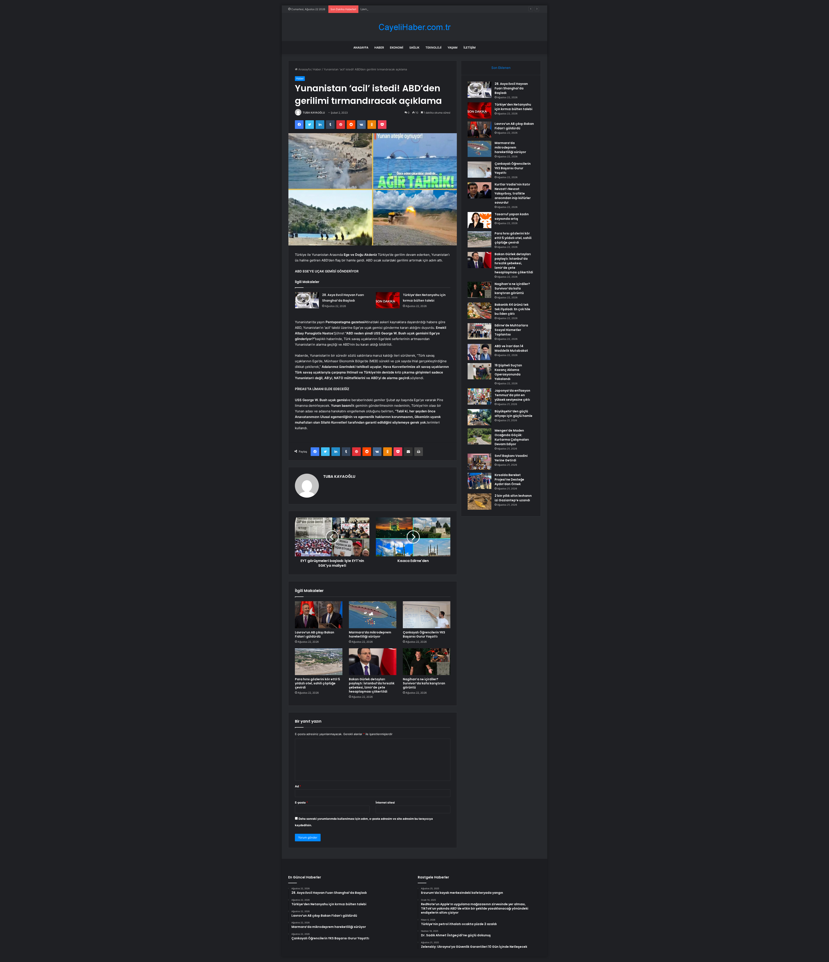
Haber (379, 47)
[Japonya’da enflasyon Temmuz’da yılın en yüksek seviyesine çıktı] (479, 396)
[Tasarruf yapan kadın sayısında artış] (479, 220)
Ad (298, 786)
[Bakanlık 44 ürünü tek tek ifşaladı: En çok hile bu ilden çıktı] (479, 310)
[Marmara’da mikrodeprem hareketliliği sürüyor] (372, 614)
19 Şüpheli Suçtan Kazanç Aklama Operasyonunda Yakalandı (508, 372)
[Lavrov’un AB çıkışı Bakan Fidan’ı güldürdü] (318, 614)
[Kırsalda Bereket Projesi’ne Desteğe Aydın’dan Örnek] (479, 481)
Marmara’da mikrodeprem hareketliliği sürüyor (370, 634)
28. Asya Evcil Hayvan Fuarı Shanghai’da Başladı (511, 88)
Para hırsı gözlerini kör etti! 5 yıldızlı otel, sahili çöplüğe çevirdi (317, 683)
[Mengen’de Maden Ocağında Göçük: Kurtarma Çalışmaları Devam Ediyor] (479, 436)
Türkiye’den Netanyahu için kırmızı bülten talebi (513, 106)
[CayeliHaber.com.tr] (414, 27)
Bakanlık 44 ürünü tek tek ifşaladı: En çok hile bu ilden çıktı (512, 309)
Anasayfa (360, 47)
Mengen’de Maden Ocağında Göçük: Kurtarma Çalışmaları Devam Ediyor (512, 437)
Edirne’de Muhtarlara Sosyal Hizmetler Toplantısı (511, 330)
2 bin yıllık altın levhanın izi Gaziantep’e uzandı (513, 498)
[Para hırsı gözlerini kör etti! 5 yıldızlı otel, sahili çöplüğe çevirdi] (318, 661)
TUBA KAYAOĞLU (314, 112)
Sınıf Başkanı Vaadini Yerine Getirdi (511, 458)
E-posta (301, 802)
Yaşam (452, 47)
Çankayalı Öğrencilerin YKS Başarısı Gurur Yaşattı (424, 634)
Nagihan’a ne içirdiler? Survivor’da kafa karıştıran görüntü (424, 683)
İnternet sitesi (385, 802)
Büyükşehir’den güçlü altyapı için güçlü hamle (513, 413)
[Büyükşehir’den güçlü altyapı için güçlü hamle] (479, 417)
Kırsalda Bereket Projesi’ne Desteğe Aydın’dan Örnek (509, 479)
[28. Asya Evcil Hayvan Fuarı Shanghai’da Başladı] (307, 300)
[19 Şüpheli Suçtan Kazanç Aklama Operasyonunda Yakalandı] (479, 371)
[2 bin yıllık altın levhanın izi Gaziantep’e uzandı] (479, 502)
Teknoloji (433, 47)
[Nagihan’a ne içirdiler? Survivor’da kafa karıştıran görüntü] (426, 661)
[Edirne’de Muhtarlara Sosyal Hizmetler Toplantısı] (479, 331)
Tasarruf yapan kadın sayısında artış (512, 216)
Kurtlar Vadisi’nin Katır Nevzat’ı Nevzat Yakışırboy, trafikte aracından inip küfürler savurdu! (513, 193)
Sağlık (414, 47)
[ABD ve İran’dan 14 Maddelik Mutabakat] (479, 352)
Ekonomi (396, 47)
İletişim (470, 47)
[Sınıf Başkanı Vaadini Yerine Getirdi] (479, 462)
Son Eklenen (501, 68)
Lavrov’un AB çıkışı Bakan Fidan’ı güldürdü (388, 9)
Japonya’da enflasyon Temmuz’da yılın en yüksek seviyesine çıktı (512, 395)
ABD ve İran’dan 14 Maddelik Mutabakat (511, 348)
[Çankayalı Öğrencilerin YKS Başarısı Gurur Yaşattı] (426, 614)
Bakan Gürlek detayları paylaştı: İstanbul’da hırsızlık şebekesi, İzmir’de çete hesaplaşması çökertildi (371, 685)
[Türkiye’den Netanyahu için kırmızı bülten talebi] (388, 300)
